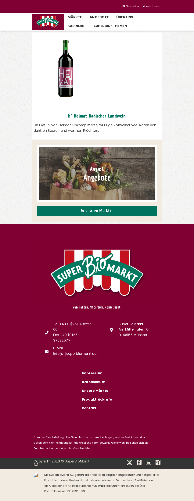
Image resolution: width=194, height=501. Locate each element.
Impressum (92, 373)
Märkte (75, 17)
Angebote (99, 17)
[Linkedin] (148, 462)
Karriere (76, 26)
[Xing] (158, 462)
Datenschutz (93, 382)
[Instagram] (129, 462)
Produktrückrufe (97, 400)
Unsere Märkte (95, 391)
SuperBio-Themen (110, 26)
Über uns (124, 17)
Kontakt (89, 408)
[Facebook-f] (139, 462)
